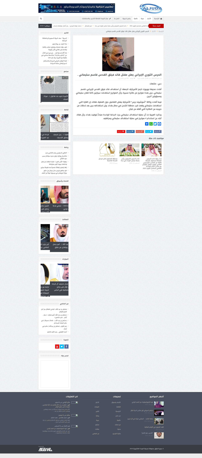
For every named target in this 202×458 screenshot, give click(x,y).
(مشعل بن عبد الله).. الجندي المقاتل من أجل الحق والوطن (54, 308)
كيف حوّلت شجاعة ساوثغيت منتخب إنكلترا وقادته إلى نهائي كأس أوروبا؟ (55, 48)
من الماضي (95, 432)
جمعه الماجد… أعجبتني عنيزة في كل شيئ (140, 417)
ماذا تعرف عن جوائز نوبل (59, 44)
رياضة (97, 414)
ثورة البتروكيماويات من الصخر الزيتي (142, 400)
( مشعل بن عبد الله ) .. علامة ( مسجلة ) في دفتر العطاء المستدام (54, 320)
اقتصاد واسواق (116, 400)
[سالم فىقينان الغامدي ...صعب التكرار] (74, 416)
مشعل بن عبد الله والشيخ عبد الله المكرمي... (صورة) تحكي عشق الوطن (56, 404)
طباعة (131, 78)
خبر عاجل (118, 414)
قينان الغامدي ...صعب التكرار (59, 416)
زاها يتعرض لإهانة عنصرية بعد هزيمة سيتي (54, 166)
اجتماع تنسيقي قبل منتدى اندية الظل (142, 409)
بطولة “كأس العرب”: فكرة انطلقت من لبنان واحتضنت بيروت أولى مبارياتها (54, 162)
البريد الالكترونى (122, 78)
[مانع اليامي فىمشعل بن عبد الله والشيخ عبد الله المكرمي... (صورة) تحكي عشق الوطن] (74, 403)
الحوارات (96, 405)
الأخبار (149, 18)
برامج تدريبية (127, 18)
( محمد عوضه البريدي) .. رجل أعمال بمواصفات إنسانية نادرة (89, 26)
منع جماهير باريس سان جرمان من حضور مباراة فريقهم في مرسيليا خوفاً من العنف (54, 171)
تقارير (97, 409)
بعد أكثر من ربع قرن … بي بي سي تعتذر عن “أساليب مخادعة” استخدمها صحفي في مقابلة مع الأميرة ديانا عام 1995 (54, 55)
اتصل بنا (116, 18)
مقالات (97, 427)
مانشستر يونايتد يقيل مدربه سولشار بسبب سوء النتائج (54, 156)
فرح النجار (67, 424)
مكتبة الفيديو (117, 432)
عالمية (136, 18)
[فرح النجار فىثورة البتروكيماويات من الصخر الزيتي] (74, 426)
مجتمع (97, 423)
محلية (119, 427)
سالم (68, 413)
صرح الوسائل (111, 26)
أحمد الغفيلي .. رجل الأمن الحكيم (57, 330)
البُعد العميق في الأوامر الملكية (154, 425)
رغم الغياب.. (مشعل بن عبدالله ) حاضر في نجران (54, 325)
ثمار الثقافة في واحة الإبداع (62, 26)
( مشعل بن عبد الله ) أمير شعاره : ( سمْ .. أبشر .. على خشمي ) (55, 314)
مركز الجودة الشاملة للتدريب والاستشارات (95, 18)
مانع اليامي (66, 400)
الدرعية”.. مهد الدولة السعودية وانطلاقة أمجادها (54, 39)
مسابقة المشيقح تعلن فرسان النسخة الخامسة (108, 159)
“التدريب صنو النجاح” (147, 431)
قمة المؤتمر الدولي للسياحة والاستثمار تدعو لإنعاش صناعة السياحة (55, 62)
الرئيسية (156, 18)
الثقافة (118, 405)
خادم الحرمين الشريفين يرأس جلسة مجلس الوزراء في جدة (134, 26)
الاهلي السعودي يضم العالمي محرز (56, 152)
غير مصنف (118, 423)
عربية (142, 18)
